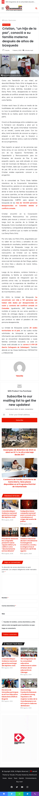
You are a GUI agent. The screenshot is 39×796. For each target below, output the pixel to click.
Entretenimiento (31, 778)
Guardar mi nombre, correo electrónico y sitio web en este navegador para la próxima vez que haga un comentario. (18, 625)
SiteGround (33, 775)
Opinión (21, 778)
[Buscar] (36, 9)
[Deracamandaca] (14, 8)
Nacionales (12, 20)
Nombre (5, 598)
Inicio (5, 20)
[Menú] (3, 9)
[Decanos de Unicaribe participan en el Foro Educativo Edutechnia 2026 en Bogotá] (10, 683)
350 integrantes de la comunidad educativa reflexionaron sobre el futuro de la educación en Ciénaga (28, 665)
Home (5, 778)
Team (15, 778)
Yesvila (7, 50)
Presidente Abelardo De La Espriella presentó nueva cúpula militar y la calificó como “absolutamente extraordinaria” (10, 545)
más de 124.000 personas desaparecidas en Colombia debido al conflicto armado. (19, 205)
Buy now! (19, 781)
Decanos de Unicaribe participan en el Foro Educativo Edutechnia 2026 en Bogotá (10, 694)
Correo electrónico (9, 606)
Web (3, 614)
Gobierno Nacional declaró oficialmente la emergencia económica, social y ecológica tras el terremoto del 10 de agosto (28, 545)
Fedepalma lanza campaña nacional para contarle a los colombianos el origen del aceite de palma (28, 516)
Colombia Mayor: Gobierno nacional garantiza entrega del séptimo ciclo (9, 514)
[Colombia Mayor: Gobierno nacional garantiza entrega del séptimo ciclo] (10, 504)
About (10, 778)
